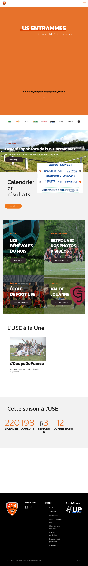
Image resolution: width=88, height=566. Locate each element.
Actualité (52, 512)
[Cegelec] (61, 122)
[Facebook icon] (77, 560)
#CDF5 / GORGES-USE (55, 520)
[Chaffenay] (35, 122)
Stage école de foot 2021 (54, 527)
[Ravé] (44, 122)
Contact (52, 508)
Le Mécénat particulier (53, 533)
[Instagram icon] (80, 560)
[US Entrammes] (4, 3)
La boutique (53, 545)
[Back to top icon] (72, 561)
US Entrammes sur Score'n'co (77, 195)
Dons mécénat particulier (54, 540)
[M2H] (9, 122)
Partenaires (53, 515)
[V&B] (18, 122)
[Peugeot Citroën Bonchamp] (26, 122)
